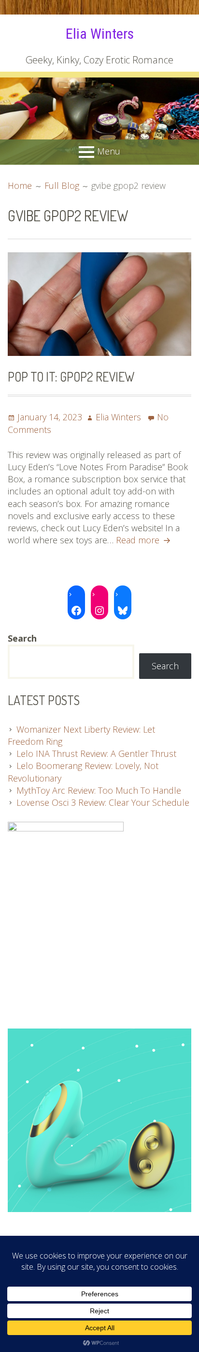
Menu (108, 151)
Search (165, 666)
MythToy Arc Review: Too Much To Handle (98, 790)
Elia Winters (100, 33)
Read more (144, 540)
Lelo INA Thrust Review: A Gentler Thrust (96, 753)
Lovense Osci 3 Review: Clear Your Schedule (102, 802)
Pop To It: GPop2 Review (71, 376)
